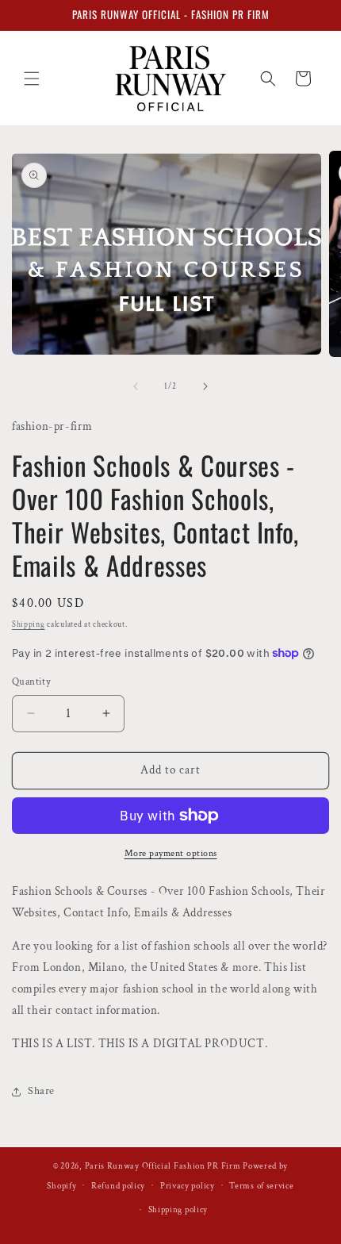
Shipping (28, 625)
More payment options (171, 853)
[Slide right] (205, 386)
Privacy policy (187, 1186)
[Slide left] (135, 386)
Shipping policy (178, 1209)
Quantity (31, 682)
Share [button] (41, 1091)
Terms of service (261, 1186)
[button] (31, 78)
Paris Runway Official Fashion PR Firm (163, 1166)
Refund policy (118, 1186)
